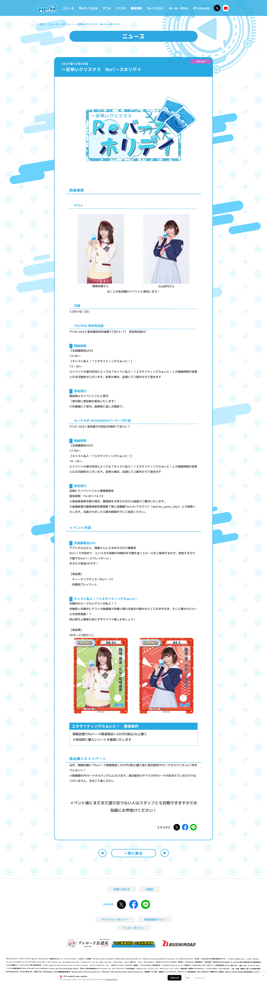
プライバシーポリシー (115, 919)
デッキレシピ (201, 8)
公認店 (149, 889)
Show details (199, 978)
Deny (188, 977)
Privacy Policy (111, 979)
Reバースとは (88, 8)
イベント (121, 8)
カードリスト (156, 8)
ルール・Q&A (179, 8)
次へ (165, 853)
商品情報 (136, 8)
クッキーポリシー (133, 928)
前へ (102, 853)
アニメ (107, 8)
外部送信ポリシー (155, 919)
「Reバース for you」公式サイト (47, 8)
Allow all (174, 977)
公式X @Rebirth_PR (217, 8)
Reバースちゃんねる (225, 8)
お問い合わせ (122, 889)
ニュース (68, 8)
